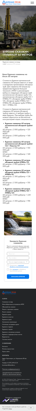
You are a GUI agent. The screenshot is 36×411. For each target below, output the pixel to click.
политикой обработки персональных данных (19, 266)
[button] (9, 349)
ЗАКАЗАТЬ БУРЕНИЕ (18, 276)
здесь (10, 408)
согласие (15, 269)
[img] (11, 2)
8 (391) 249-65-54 (12, 362)
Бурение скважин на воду (11, 62)
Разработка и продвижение (13, 397)
